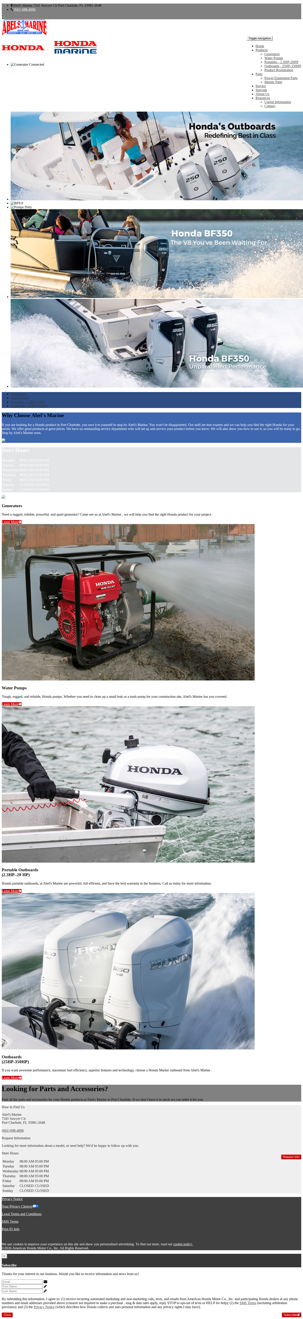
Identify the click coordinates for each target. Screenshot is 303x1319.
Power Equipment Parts (280, 78)
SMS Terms (10, 1221)
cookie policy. (183, 1244)
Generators (272, 54)
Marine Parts (273, 82)
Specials (261, 90)
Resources (263, 98)
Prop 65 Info (11, 1229)
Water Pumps (273, 58)
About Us (262, 94)
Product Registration (278, 70)
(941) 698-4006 (24, 9)
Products (262, 50)
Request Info (291, 1157)
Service (261, 86)
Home (260, 46)
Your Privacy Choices (17, 1206)
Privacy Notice (12, 1199)
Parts (259, 74)
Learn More (10, 522)
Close (7, 1315)
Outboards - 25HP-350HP (282, 66)
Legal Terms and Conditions (21, 1214)
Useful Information (277, 102)
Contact (269, 106)
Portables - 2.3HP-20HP (281, 62)
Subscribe (290, 1315)
